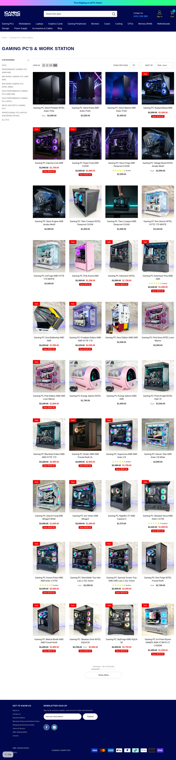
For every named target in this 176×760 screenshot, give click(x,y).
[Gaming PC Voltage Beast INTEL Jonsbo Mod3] (158, 143)
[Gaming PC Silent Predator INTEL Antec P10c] (49, 88)
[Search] (80, 14)
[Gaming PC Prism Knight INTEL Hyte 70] (158, 376)
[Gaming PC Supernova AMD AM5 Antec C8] (121, 434)
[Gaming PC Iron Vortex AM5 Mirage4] (85, 496)
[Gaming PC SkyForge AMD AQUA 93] (121, 619)
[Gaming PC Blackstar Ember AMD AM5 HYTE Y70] (49, 434)
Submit (90, 716)
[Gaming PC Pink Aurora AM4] (85, 256)
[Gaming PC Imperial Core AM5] (49, 143)
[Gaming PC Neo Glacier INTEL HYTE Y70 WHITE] (158, 201)
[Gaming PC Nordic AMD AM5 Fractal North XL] (85, 434)
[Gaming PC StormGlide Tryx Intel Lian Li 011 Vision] (85, 558)
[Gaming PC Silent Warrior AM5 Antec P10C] (121, 88)
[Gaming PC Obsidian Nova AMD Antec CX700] (158, 496)
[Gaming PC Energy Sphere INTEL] (85, 376)
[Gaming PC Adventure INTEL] (121, 256)
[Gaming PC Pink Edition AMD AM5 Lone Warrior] (49, 376)
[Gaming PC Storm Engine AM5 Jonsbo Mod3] (49, 201)
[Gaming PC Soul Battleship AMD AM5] (49, 318)
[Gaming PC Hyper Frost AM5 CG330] (85, 143)
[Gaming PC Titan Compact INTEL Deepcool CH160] (85, 201)
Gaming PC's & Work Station (21, 38)
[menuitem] (15, 65)
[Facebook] (46, 727)
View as (36, 65)
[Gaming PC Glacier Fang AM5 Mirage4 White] (49, 496)
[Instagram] (54, 727)
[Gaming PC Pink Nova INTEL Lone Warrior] (158, 318)
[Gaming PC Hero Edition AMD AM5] (121, 318)
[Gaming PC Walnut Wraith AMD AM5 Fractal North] (49, 619)
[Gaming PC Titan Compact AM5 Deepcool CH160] (121, 201)
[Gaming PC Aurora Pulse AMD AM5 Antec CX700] (49, 558)
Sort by (149, 65)
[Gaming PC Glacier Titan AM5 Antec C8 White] (158, 434)
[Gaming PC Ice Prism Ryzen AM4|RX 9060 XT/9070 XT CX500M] (158, 619)
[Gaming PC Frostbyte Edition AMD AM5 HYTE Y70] (85, 318)
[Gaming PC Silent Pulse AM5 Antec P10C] (85, 88)
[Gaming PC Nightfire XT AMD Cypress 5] (121, 496)
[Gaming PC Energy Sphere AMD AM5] (121, 376)
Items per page (120, 65)
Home (4, 38)
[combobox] (77, 14)
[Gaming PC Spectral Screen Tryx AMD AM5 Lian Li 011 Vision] (121, 558)
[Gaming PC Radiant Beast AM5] (158, 88)
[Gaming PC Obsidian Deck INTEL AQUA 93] (85, 619)
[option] (88, 3)
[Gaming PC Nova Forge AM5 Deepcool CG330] (121, 143)
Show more (103, 675)
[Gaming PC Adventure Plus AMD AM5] (158, 256)
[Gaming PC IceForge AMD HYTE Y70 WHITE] (49, 256)
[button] (43, 65)
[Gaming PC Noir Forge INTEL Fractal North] (158, 558)
